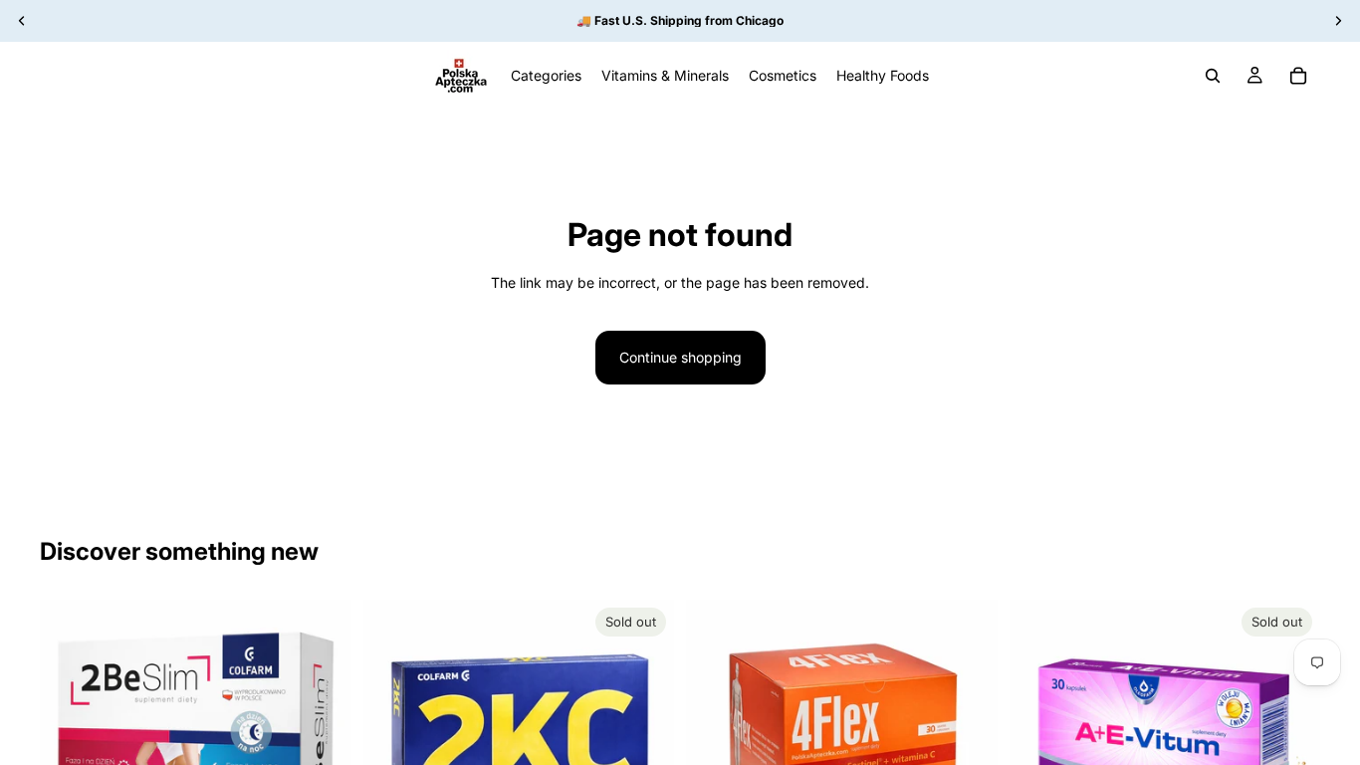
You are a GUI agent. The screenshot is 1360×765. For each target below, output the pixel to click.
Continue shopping (680, 357)
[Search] (1213, 76)
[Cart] (1298, 76)
